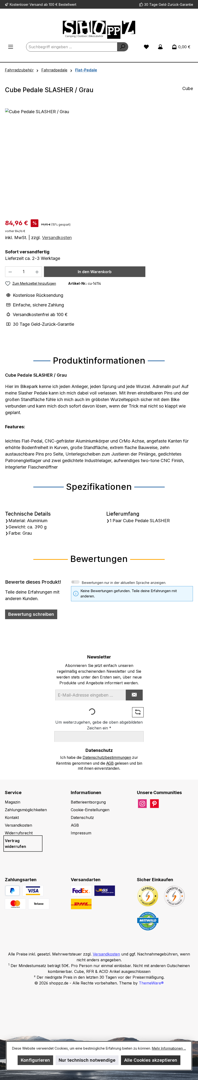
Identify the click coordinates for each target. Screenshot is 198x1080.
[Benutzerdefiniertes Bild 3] (38, 904)
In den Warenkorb (95, 271)
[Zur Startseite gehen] (99, 30)
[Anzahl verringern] (10, 271)
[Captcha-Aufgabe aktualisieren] (138, 712)
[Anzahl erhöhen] (37, 271)
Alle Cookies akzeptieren (150, 1060)
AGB (110, 763)
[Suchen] (122, 47)
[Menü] (10, 46)
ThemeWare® (151, 983)
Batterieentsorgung (88, 802)
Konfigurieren (35, 1060)
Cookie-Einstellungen (90, 809)
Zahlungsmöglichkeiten (26, 809)
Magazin (12, 802)
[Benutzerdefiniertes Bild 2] (15, 904)
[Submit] (134, 695)
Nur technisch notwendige (87, 1060)
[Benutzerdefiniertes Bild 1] (32, 890)
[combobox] (71, 47)
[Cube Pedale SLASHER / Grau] (99, 160)
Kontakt (12, 817)
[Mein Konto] (160, 46)
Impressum (81, 833)
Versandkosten (57, 237)
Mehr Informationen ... (169, 1048)
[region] (99, 160)
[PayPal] (12, 890)
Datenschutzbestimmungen (107, 757)
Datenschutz (82, 817)
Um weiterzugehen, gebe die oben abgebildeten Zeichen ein (99, 725)
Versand (36, 4)
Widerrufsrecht (19, 833)
